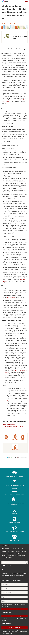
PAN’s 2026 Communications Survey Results (13, 549)
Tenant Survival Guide (9, 424)
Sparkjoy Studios (22, 632)
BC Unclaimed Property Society (16, 371)
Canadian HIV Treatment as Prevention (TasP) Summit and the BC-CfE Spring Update (14, 552)
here (4, 122)
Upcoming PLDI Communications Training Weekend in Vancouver (13, 556)
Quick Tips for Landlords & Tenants (13, 427)
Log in (10, 633)
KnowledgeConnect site (16, 573)
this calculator (11, 297)
